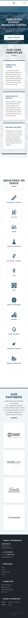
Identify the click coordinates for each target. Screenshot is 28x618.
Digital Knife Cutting (6, 585)
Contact (3, 574)
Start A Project (14, 37)
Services (4, 569)
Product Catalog (6, 572)
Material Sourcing (6, 587)
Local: (7, 552)
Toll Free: (8, 554)
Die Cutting (4, 592)
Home (3, 567)
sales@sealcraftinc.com (7, 557)
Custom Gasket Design (7, 589)
